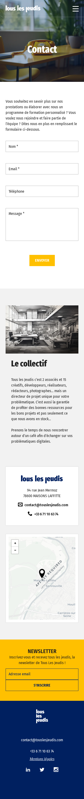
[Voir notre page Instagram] (56, 769)
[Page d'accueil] (23, 8)
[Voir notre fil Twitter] (42, 769)
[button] (42, 573)
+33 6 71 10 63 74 (46, 514)
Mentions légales (42, 759)
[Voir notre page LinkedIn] (28, 769)
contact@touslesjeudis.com (46, 505)
